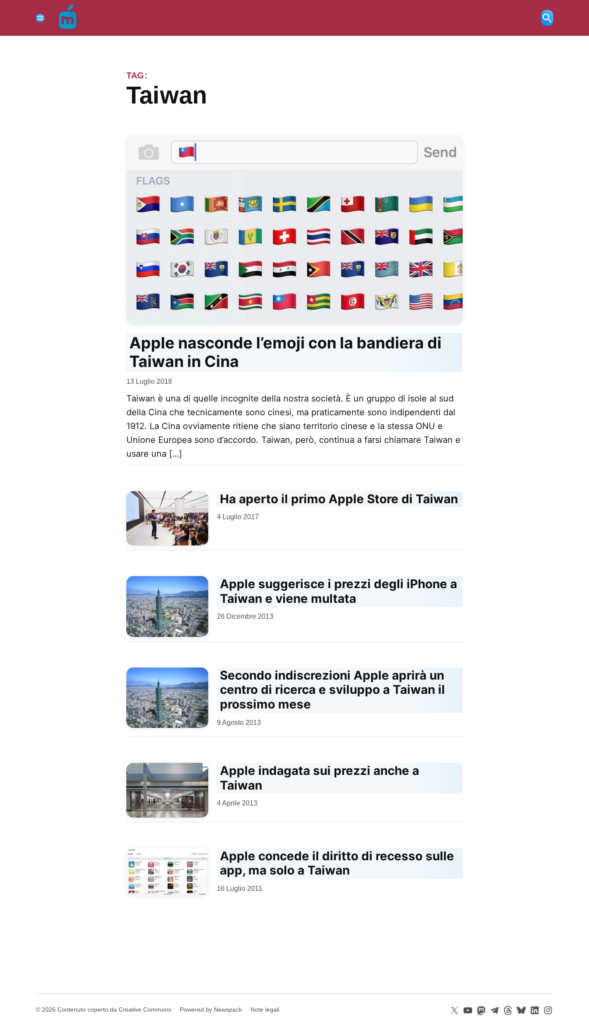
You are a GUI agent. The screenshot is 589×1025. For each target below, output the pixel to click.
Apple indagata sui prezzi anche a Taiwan (319, 778)
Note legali (265, 1009)
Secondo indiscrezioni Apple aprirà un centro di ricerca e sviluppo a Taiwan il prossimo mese (332, 690)
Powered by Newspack (211, 1009)
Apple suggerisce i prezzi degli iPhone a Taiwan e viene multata (338, 591)
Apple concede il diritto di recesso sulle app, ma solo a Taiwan (337, 863)
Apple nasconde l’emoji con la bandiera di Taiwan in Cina (285, 352)
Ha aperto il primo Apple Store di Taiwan (339, 499)
